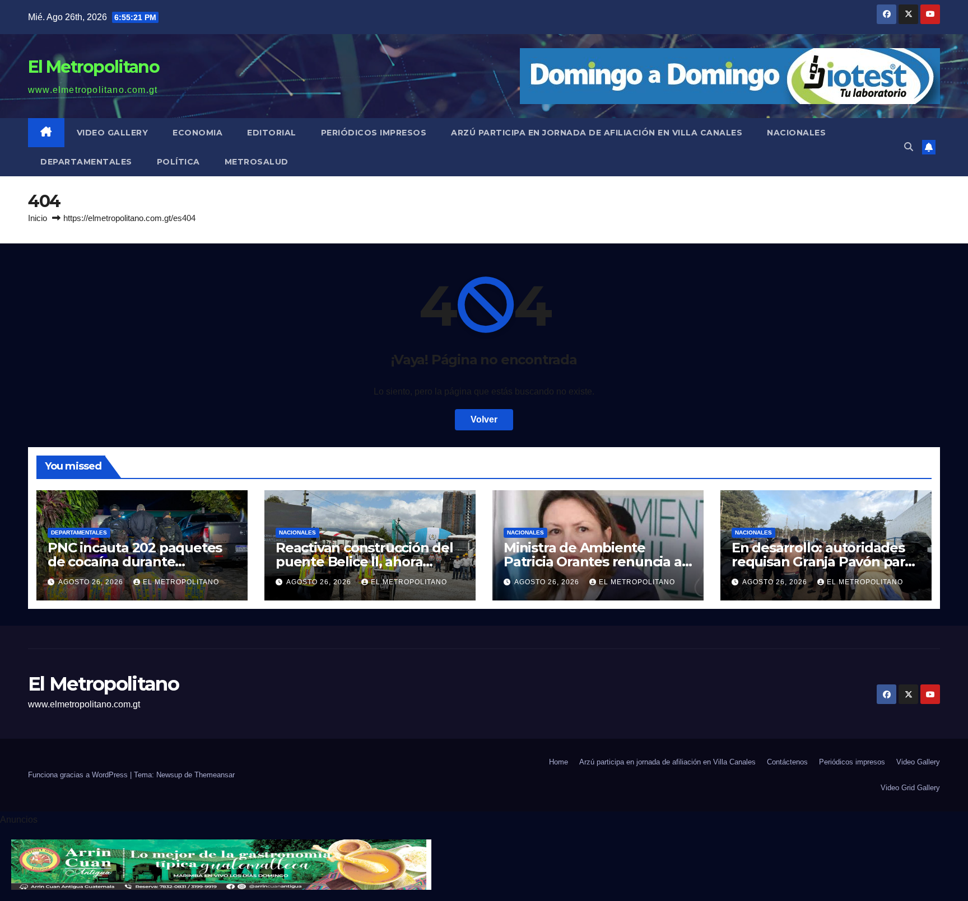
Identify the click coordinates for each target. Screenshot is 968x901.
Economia (197, 133)
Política (178, 162)
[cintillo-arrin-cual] (221, 864)
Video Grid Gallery (910, 787)
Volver (484, 419)
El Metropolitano (93, 67)
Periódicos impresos (374, 133)
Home (558, 762)
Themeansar (214, 775)
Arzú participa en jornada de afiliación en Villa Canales (596, 133)
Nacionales (796, 133)
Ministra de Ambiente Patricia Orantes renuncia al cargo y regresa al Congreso (595, 561)
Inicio (37, 218)
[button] (908, 147)
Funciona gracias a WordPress (79, 775)
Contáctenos (787, 762)
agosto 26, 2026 (91, 582)
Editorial (271, 133)
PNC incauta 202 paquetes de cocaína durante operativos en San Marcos (135, 561)
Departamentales (86, 162)
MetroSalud (256, 162)
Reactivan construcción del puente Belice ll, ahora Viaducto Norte (364, 561)
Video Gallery (112, 133)
